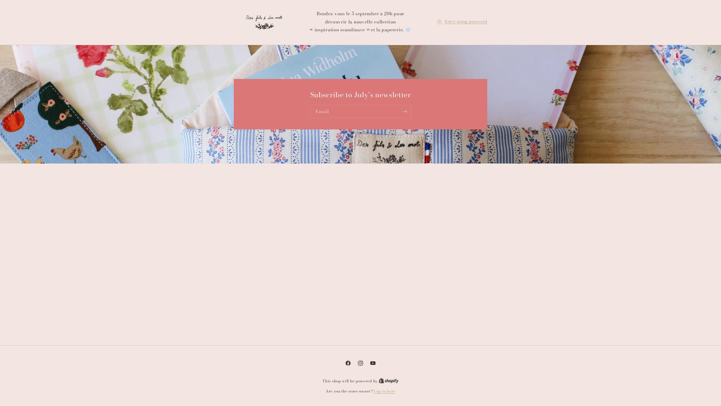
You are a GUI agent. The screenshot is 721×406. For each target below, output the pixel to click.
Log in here (384, 391)
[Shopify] (389, 381)
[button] (462, 21)
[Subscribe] (405, 111)
